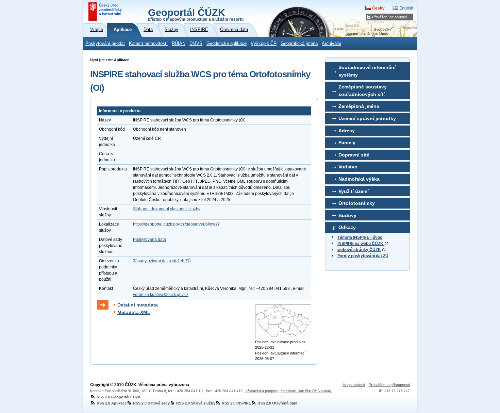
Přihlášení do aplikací (389, 17)
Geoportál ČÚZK (196, 14)
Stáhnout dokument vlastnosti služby (166, 208)
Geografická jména (299, 43)
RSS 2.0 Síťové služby (195, 403)
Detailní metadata (137, 305)
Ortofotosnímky (356, 203)
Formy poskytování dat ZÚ (362, 255)
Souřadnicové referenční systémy (367, 71)
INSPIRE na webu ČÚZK (360, 243)
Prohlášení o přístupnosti (389, 385)
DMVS (195, 43)
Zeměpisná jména (358, 106)
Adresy (346, 130)
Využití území (353, 191)
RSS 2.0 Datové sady (151, 403)
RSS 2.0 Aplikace (112, 403)
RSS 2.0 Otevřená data (277, 403)
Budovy (347, 215)
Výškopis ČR (264, 43)
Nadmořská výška (359, 179)
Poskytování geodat (105, 43)
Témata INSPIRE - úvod (359, 237)
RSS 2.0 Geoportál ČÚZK (119, 397)
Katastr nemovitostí (148, 43)
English (406, 8)
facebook (288, 391)
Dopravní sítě (353, 155)
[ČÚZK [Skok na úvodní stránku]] (105, 11)
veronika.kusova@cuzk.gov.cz (160, 294)
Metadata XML (133, 312)
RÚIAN (178, 43)
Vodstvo (347, 166)
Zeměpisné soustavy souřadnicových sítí (362, 90)
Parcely (346, 142)
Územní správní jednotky (367, 118)
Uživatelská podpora (262, 391)
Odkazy (347, 227)
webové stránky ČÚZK (359, 249)
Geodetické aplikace (226, 43)
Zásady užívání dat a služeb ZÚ (162, 261)
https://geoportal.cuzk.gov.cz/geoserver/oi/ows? (176, 224)
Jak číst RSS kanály (315, 391)
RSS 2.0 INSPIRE (236, 403)
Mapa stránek (354, 385)
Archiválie (331, 43)
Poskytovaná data (149, 239)
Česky (378, 8)
